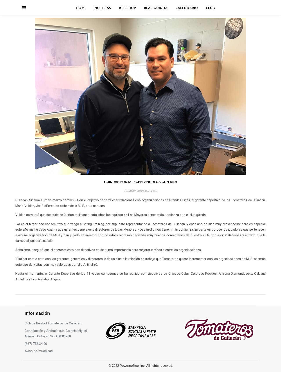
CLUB (210, 7)
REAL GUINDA (156, 7)
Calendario (187, 7)
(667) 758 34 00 (36, 344)
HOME (81, 7)
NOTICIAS (102, 7)
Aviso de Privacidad (39, 351)
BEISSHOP (127, 7)
